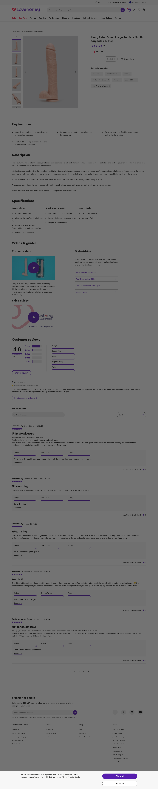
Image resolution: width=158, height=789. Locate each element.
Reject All (120, 783)
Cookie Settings (49, 777)
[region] (79, 780)
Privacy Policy (67, 777)
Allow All (120, 776)
